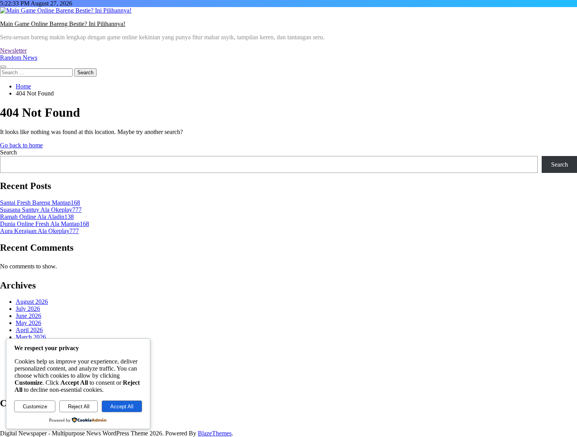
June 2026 (28, 315)
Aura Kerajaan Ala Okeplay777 (39, 231)
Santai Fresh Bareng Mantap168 (40, 202)
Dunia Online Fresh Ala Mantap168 (44, 223)
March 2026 (31, 337)
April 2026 (29, 330)
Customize (35, 406)
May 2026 (28, 322)
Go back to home (21, 145)
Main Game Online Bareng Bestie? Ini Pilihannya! (62, 23)
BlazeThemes (215, 433)
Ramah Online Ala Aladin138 (37, 216)
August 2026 (32, 301)
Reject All (78, 406)
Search (8, 152)
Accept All (121, 406)
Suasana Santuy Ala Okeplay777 (41, 209)
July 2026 (28, 308)
